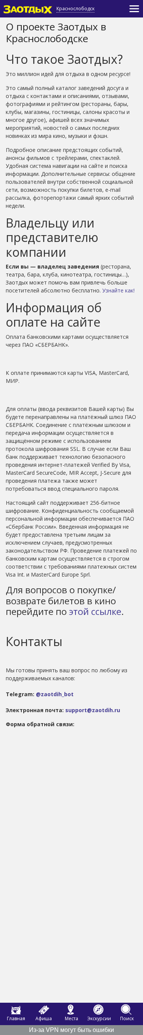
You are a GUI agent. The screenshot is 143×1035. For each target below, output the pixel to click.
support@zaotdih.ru (92, 710)
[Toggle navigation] (134, 8)
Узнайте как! (118, 290)
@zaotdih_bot (55, 694)
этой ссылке (95, 611)
